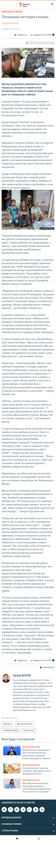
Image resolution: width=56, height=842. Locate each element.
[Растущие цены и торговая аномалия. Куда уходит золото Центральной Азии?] (12, 768)
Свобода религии (12, 12)
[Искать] (39, 838)
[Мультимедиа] (17, 838)
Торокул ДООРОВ (10, 23)
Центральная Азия (31, 747)
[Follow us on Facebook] (16, 809)
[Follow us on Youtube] (4, 809)
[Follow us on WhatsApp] (29, 809)
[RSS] (42, 809)
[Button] (20, 35)
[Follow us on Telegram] (23, 809)
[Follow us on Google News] (35, 809)
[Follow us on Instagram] (10, 809)
